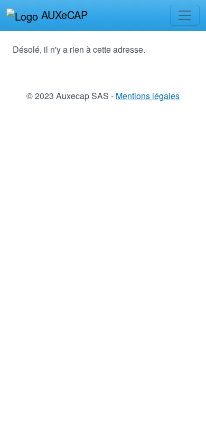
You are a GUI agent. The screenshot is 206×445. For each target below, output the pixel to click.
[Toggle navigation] (185, 15)
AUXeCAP (63, 14)
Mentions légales (148, 96)
